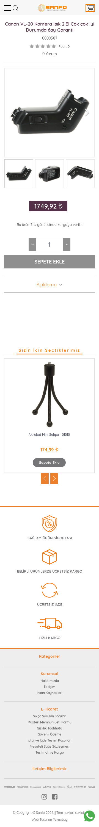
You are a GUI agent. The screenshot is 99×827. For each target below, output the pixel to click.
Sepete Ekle (49, 462)
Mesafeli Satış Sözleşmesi (50, 746)
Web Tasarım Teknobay (50, 819)
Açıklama (47, 284)
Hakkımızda (49, 681)
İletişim (49, 687)
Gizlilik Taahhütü (49, 728)
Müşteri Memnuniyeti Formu (50, 722)
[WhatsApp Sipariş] (89, 816)
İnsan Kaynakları (49, 693)
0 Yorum (49, 53)
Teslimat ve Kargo (49, 752)
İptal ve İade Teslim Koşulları (50, 740)
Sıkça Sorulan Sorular (49, 716)
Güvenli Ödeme (49, 734)
